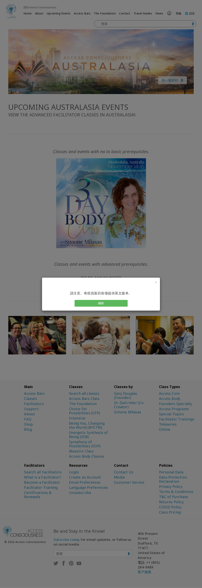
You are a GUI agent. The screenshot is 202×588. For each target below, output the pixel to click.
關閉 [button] (101, 303)
